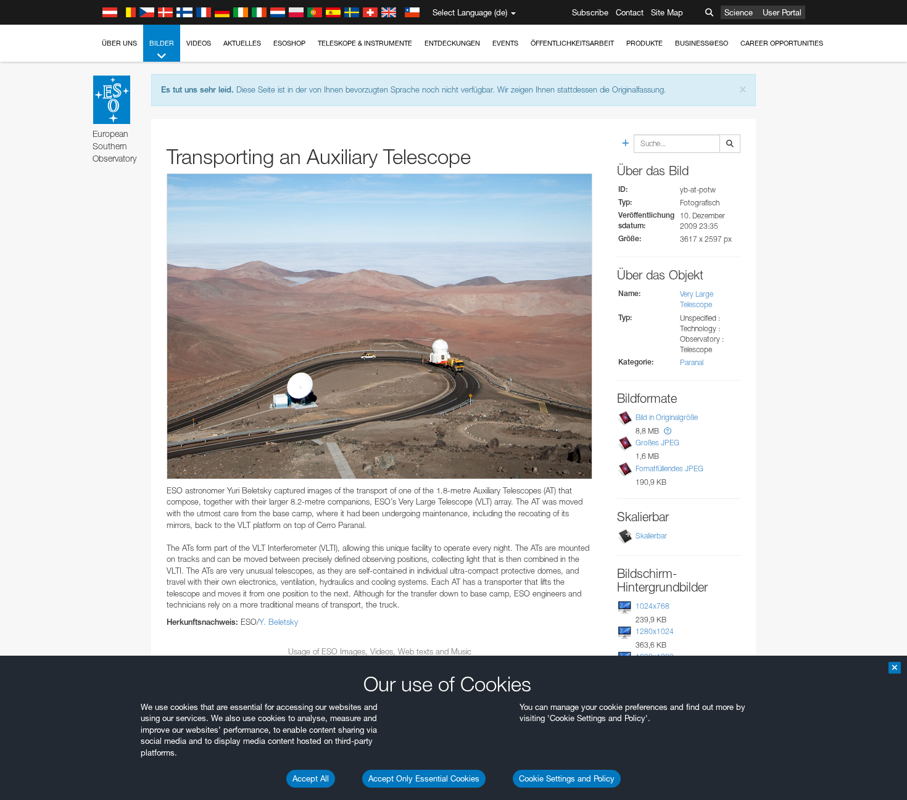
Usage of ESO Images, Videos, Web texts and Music (379, 651)
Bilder (161, 43)
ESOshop (289, 43)
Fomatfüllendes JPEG (669, 468)
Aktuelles (242, 43)
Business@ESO (701, 43)
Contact (630, 12)
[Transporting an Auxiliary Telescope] (379, 326)
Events (505, 43)
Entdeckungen (452, 43)
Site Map (667, 12)
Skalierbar (651, 535)
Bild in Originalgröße (667, 417)
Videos (198, 43)
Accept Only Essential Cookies (423, 778)
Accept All (310, 778)
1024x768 (652, 606)
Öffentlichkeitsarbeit (572, 43)
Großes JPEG (657, 442)
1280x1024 (655, 631)
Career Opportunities (781, 43)
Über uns (119, 43)
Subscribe (590, 12)
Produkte (644, 43)
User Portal (782, 12)
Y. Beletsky (278, 622)
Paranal (691, 362)
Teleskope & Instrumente (365, 43)
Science (738, 12)
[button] (667, 430)
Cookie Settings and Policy (567, 778)
